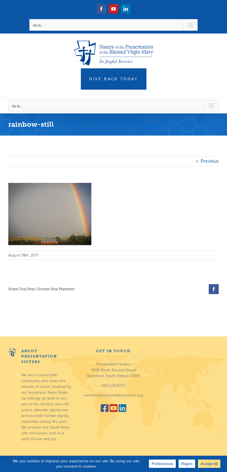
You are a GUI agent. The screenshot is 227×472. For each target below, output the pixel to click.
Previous (210, 161)
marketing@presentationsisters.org (113, 395)
